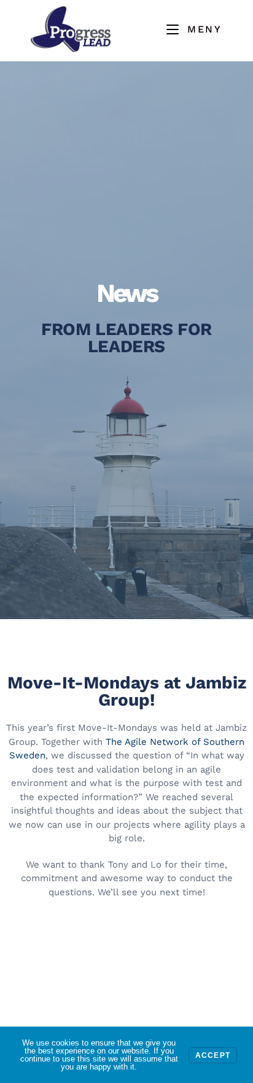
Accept (212, 1055)
